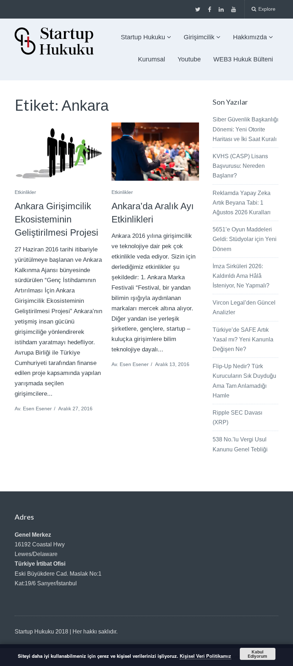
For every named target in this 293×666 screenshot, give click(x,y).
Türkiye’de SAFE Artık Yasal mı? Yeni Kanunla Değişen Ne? (243, 339)
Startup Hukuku (143, 37)
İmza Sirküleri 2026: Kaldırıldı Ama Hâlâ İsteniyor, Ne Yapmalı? (241, 276)
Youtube (189, 59)
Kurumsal (151, 59)
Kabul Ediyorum (257, 654)
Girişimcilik (199, 37)
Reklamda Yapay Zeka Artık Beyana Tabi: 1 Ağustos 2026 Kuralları (241, 202)
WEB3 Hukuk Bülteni (243, 59)
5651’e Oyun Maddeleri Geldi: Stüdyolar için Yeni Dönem (245, 239)
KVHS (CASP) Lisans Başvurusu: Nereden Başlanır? (240, 166)
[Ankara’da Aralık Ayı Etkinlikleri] (155, 151)
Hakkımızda (250, 37)
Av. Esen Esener (33, 408)
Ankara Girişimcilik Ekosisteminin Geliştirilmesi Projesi (56, 219)
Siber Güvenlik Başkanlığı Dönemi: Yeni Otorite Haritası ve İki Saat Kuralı (245, 129)
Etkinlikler (25, 192)
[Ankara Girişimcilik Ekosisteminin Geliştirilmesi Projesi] (58, 151)
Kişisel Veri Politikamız (205, 656)
